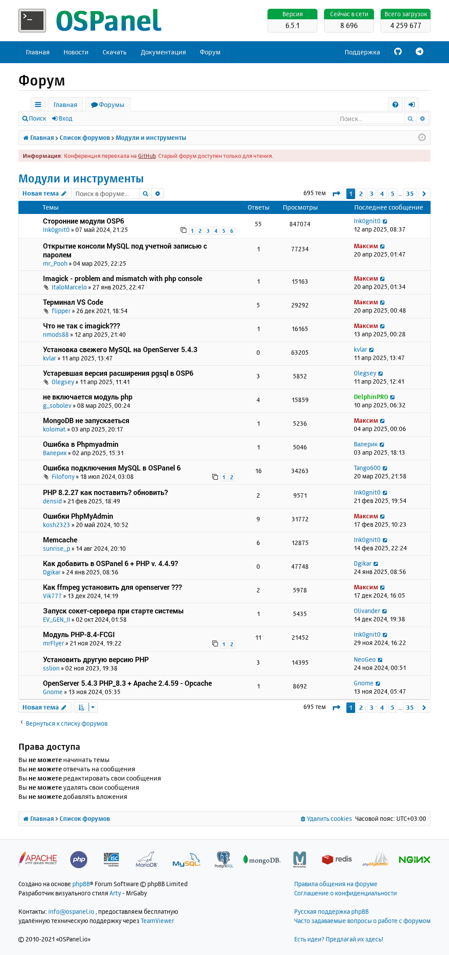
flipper (61, 310)
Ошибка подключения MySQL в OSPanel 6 (112, 467)
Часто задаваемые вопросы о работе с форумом (362, 920)
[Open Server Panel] (90, 20)
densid (52, 501)
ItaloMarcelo (69, 287)
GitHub (147, 155)
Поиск (37, 118)
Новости (76, 52)
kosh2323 (56, 524)
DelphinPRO (371, 396)
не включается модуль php (87, 396)
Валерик (55, 452)
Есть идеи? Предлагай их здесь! (338, 939)
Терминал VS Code (73, 301)
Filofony (63, 476)
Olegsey (63, 381)
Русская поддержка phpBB (331, 911)
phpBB (81, 883)
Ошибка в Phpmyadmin (80, 444)
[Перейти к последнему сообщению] (385, 221)
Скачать (115, 52)
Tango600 (367, 467)
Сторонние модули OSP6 (83, 220)
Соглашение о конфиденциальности (345, 893)
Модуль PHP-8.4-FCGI (79, 634)
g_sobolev (57, 405)
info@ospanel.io (71, 911)
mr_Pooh (55, 263)
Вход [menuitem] (414, 105)
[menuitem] (395, 104)
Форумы (112, 104)
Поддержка (362, 52)
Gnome (53, 691)
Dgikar (52, 572)
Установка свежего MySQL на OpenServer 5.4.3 (120, 349)
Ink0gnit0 (56, 229)
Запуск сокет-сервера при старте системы (113, 610)
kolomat (54, 429)
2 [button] (361, 193)
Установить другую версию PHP (96, 659)
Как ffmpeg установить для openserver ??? (112, 587)
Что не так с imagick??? (81, 325)
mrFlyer (53, 643)
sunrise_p (56, 548)
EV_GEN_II (56, 619)
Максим (366, 245)
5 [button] (393, 193)
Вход (65, 118)
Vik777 (52, 595)
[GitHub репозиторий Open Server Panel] (398, 52)
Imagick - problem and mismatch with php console (122, 278)
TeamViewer (157, 920)
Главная (38, 52)
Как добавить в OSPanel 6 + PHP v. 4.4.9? (110, 563)
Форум (210, 52)
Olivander (367, 610)
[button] (336, 193)
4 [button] (382, 193)
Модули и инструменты (81, 178)
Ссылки (40, 105)
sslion (51, 668)
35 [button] (410, 193)
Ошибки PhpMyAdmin (78, 515)
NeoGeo (365, 659)
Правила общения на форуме (336, 883)
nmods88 (56, 334)
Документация (163, 52)
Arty (115, 893)
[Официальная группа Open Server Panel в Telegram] (419, 52)
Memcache (60, 539)
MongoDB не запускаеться (86, 420)
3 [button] (372, 193)
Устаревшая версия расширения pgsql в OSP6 (118, 373)
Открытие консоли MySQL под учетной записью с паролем (125, 250)
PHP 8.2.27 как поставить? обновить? (105, 492)
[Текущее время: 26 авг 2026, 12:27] (422, 138)
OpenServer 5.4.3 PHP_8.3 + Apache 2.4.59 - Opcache (127, 683)
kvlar (49, 358)
